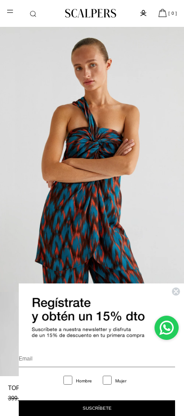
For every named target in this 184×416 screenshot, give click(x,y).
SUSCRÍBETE (97, 408)
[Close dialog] (175, 291)
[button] (33, 14)
